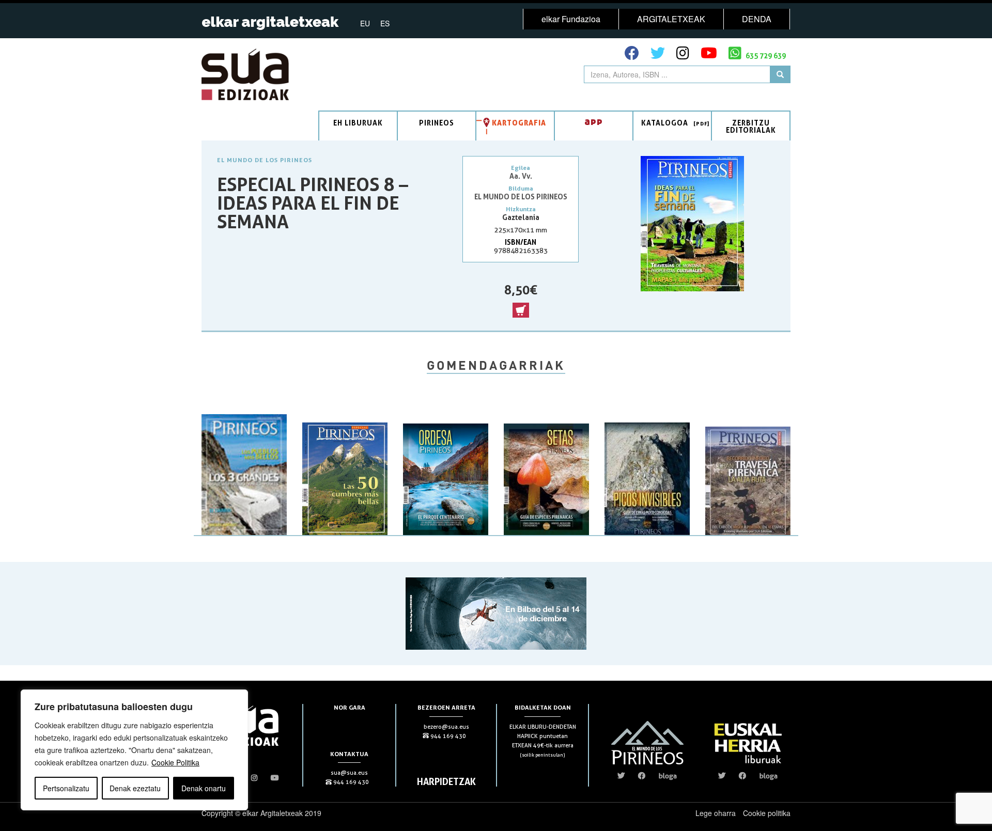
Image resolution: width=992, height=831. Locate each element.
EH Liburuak (358, 122)
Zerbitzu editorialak (751, 126)
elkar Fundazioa (570, 19)
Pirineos (436, 122)
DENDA (756, 19)
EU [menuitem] (365, 23)
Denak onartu (203, 788)
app (593, 121)
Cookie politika (767, 813)
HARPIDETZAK (446, 781)
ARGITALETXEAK (671, 19)
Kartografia (519, 122)
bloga (668, 776)
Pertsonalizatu (66, 788)
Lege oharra (715, 813)
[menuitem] (365, 22)
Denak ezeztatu (135, 788)
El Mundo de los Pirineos (264, 160)
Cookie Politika (175, 762)
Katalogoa (664, 122)
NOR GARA (349, 707)
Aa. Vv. (520, 175)
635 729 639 (765, 55)
